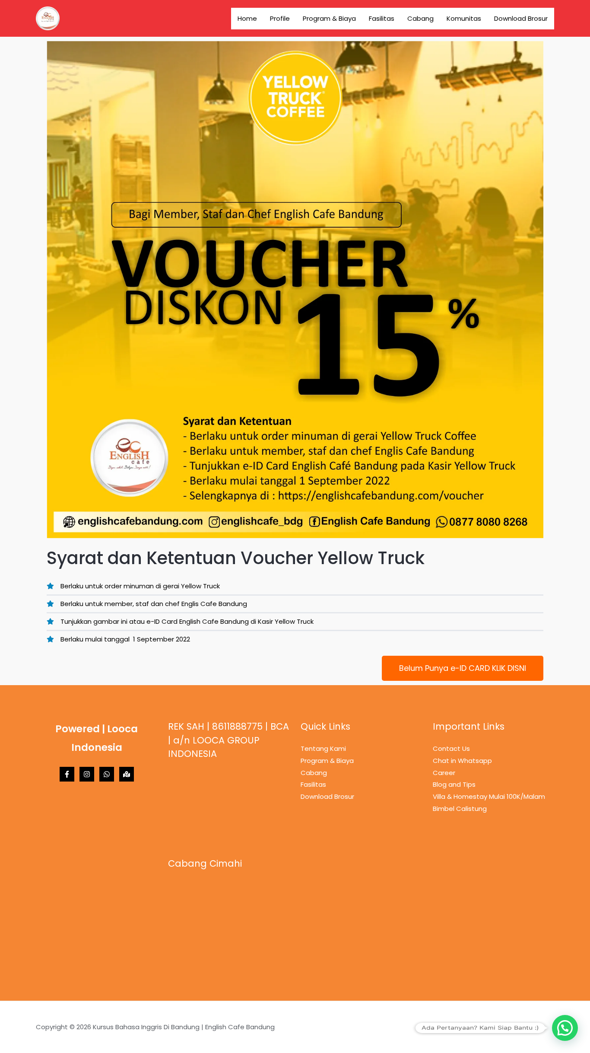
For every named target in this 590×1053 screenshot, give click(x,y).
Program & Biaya (329, 18)
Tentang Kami (323, 748)
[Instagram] (86, 774)
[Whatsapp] (106, 774)
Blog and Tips (454, 784)
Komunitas (464, 18)
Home (247, 18)
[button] (565, 1028)
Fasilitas (381, 18)
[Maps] (126, 774)
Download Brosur (521, 18)
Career (444, 772)
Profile (280, 18)
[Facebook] (67, 774)
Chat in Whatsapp (462, 760)
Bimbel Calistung (460, 808)
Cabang (420, 18)
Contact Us (451, 748)
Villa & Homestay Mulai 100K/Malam (489, 796)
